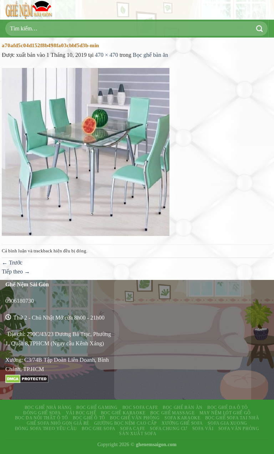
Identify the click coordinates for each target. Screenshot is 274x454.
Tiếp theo (16, 271)
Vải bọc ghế (81, 412)
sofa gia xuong (227, 423)
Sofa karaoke (182, 417)
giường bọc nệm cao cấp (125, 423)
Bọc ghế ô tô (89, 417)
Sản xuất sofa (137, 433)
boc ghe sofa (98, 428)
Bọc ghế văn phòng (134, 417)
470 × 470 (106, 55)
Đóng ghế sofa (42, 412)
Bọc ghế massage (172, 412)
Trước (12, 263)
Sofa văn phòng (238, 428)
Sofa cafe (132, 428)
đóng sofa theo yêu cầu (46, 428)
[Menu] (262, 10)
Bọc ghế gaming (97, 407)
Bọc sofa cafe (140, 407)
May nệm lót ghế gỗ (225, 412)
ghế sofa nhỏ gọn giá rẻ (58, 423)
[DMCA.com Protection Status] (27, 378)
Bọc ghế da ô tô (227, 407)
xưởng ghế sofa (182, 423)
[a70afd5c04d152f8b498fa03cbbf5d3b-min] (85, 151)
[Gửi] (260, 28)
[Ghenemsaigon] (30, 10)
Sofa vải (203, 428)
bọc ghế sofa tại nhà (232, 417)
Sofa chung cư (168, 428)
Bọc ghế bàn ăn (150, 55)
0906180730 (19, 301)
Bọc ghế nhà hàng (48, 407)
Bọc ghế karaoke (123, 412)
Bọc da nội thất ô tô (41, 417)
